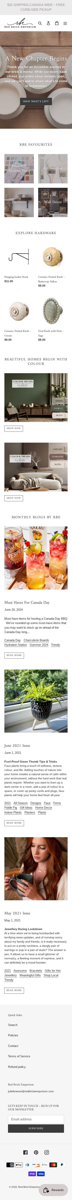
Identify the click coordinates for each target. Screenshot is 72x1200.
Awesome (20, 970)
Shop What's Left (36, 101)
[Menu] (65, 23)
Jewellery (10, 975)
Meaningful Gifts (30, 975)
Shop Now (14, 428)
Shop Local (51, 975)
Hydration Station (15, 644)
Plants (42, 812)
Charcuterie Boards (36, 640)
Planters (29, 812)
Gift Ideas (26, 807)
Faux (47, 803)
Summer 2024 (39, 644)
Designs (35, 803)
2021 (7, 803)
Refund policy (17, 1066)
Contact (13, 1046)
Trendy (55, 644)
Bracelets (36, 970)
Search (12, 1025)
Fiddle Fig (10, 807)
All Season (21, 803)
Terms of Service (19, 1056)
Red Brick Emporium (29, 1187)
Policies (13, 1035)
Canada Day (12, 640)
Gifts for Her (53, 970)
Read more (14, 655)
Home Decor (43, 807)
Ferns (57, 803)
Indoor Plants (13, 812)
